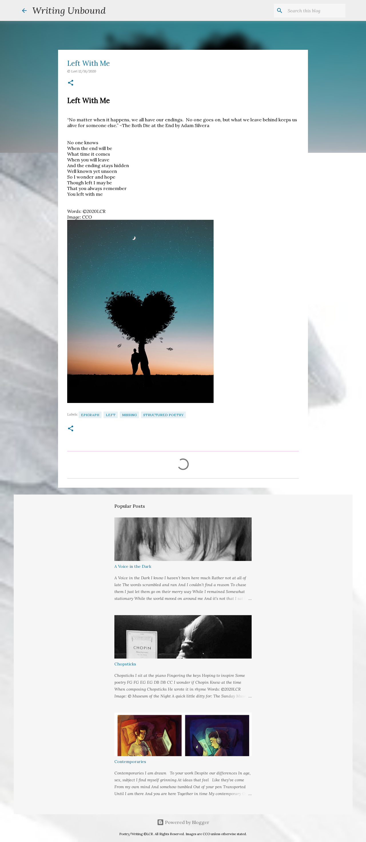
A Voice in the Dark (132, 566)
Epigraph (90, 415)
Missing (129, 415)
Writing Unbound (69, 10)
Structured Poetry (163, 415)
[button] (70, 83)
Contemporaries (130, 761)
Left (111, 415)
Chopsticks (125, 664)
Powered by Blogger (186, 822)
